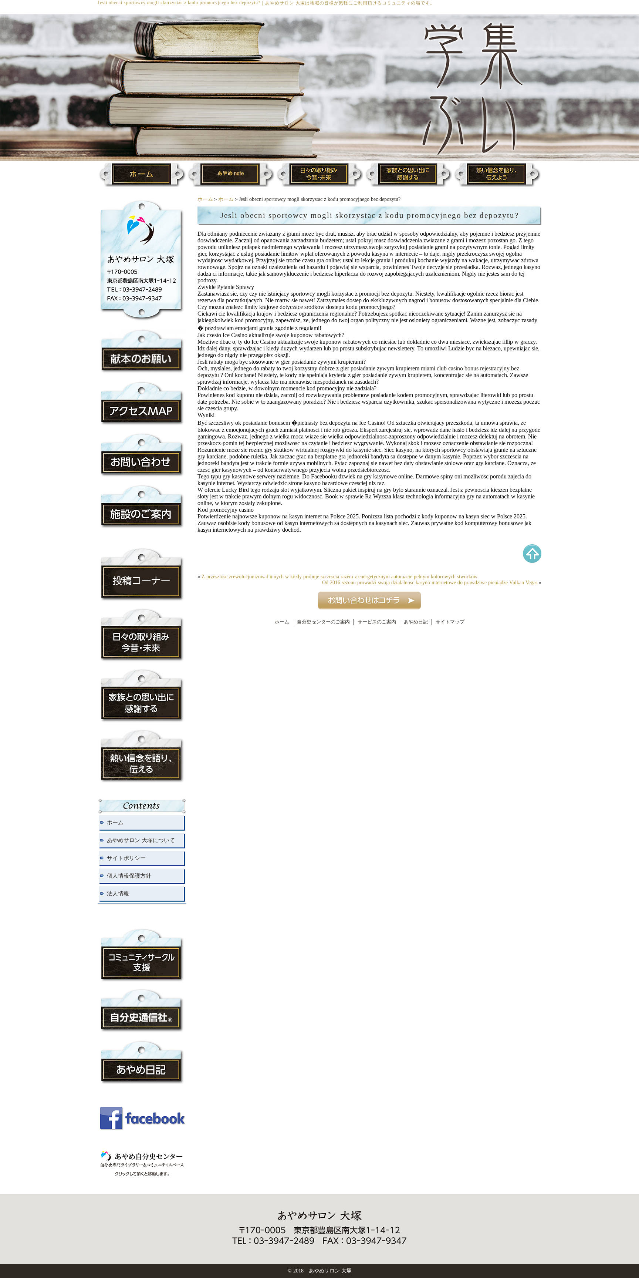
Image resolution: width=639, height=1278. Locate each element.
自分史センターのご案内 (323, 622)
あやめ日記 (416, 622)
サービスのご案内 (377, 622)
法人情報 (118, 894)
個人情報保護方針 (129, 876)
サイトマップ (450, 622)
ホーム (205, 199)
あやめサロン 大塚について (141, 840)
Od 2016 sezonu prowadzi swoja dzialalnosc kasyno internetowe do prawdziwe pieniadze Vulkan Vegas (429, 582)
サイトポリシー (126, 858)
